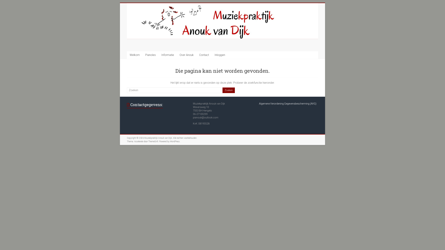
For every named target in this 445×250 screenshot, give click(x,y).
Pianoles (150, 55)
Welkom (135, 55)
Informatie (167, 55)
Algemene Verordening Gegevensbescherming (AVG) (287, 103)
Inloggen (220, 55)
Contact (204, 55)
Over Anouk (187, 55)
